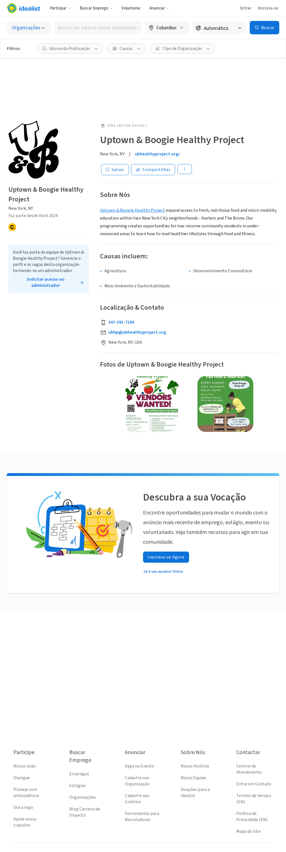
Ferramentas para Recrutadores (142, 816)
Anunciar (157, 8)
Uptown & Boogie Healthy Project (132, 210)
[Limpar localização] (181, 27)
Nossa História (195, 766)
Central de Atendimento (249, 769)
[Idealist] (23, 8)
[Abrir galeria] (152, 404)
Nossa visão (24, 766)
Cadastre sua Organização (137, 781)
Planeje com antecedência (26, 792)
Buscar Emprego (94, 8)
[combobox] (98, 28)
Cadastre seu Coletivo (137, 799)
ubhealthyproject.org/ (157, 154)
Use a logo (23, 807)
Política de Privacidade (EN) (252, 816)
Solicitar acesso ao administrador (46, 282)
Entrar (245, 8)
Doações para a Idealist (195, 792)
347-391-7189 (121, 322)
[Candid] (12, 227)
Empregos (79, 774)
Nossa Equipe (193, 778)
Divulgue (21, 778)
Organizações (82, 797)
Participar (58, 8)
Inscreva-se (268, 8)
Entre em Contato (253, 784)
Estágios (77, 786)
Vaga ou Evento (139, 766)
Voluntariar (130, 8)
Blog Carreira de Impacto (84, 812)
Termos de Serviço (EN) (253, 799)
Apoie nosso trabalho (25, 822)
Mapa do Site (248, 831)
